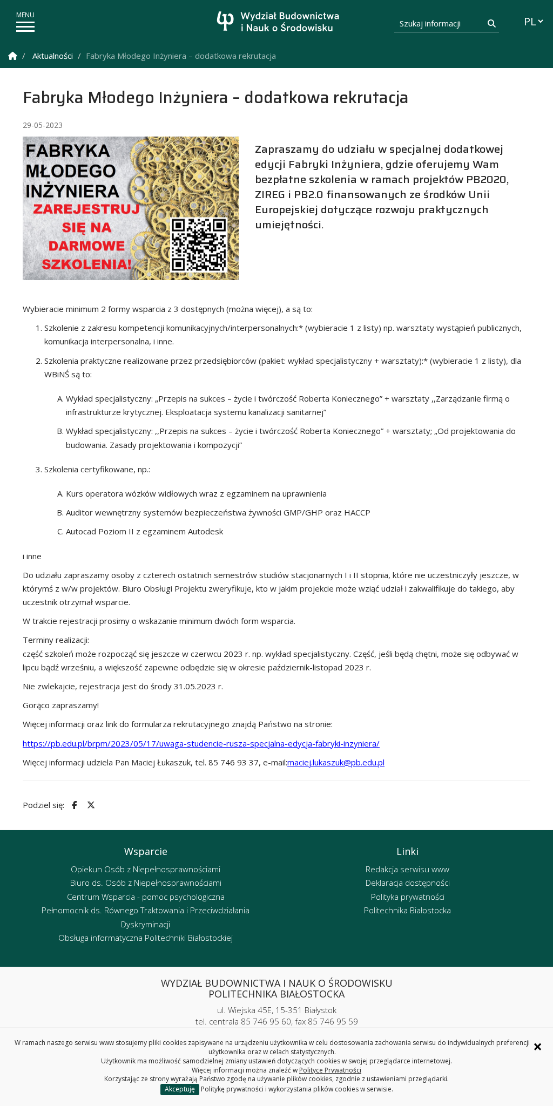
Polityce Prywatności (330, 1070)
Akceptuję (180, 1089)
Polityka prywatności (407, 896)
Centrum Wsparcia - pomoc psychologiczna (146, 896)
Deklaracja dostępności (408, 882)
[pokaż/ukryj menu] (25, 27)
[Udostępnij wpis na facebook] (72, 805)
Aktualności (52, 55)
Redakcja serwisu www (407, 869)
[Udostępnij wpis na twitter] (90, 805)
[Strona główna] (279, 23)
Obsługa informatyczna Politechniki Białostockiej (145, 937)
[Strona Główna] (12, 56)
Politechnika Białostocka (407, 910)
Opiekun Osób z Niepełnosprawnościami (145, 869)
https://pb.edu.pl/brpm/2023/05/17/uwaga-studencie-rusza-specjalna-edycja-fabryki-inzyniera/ (201, 743)
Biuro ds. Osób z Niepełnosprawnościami (145, 882)
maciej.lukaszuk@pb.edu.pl (336, 762)
